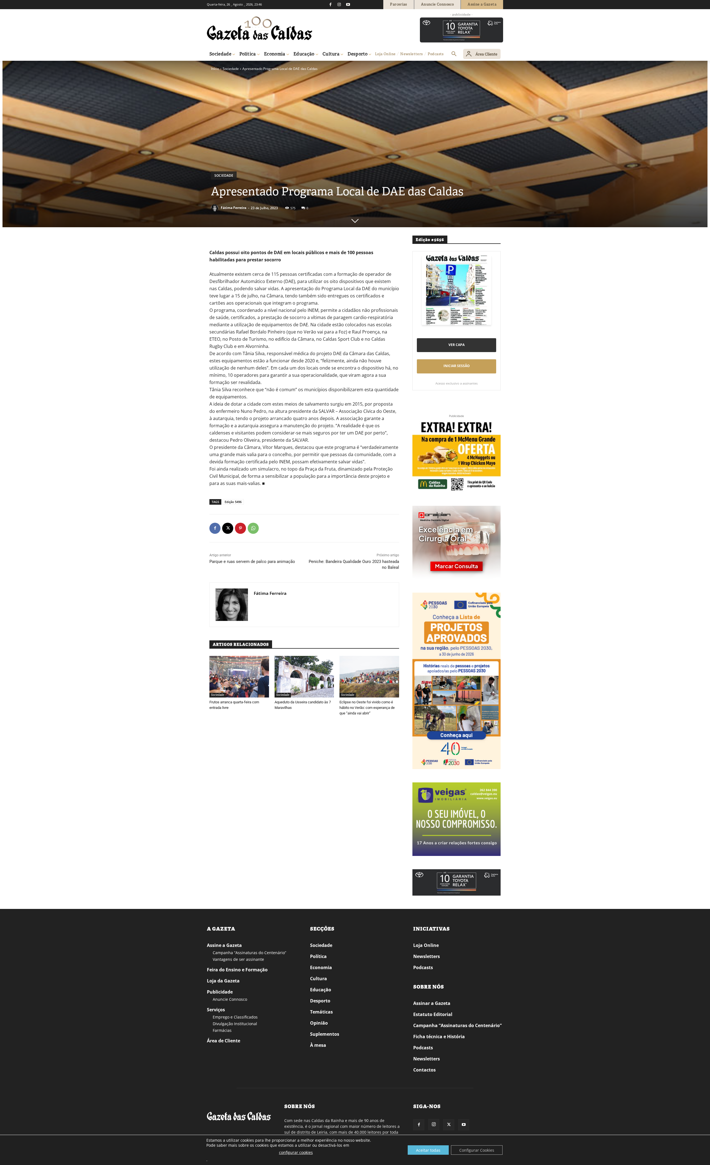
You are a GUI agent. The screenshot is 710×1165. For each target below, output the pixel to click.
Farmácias (222, 1030)
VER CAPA (456, 344)
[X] (227, 528)
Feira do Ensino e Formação (237, 970)
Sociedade (231, 68)
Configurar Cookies (476, 1150)
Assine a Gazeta (224, 945)
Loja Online (426, 945)
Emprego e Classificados (235, 1017)
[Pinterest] (240, 528)
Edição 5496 (233, 502)
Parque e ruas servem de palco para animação (252, 561)
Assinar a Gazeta (431, 1003)
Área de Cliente (223, 1041)
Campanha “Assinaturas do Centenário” (249, 952)
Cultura (318, 979)
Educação (320, 990)
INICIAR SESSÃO (456, 365)
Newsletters (426, 956)
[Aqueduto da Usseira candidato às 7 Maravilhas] (304, 677)
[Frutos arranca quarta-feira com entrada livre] (239, 677)
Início (215, 68)
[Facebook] (330, 4)
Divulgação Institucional (235, 1023)
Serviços (216, 1010)
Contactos (424, 1070)
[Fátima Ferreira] (215, 207)
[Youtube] (348, 4)
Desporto (320, 1001)
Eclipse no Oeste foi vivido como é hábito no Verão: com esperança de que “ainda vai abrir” (367, 707)
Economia (321, 967)
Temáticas (321, 1012)
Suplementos (324, 1034)
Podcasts (423, 967)
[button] (454, 54)
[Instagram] (339, 4)
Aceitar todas (428, 1150)
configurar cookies (296, 1152)
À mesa (318, 1045)
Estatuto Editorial (432, 1014)
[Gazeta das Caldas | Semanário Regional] (259, 28)
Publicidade (220, 992)
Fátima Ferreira (233, 207)
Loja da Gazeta (223, 981)
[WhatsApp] (253, 528)
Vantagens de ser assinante (238, 959)
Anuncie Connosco (230, 999)
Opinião (319, 1023)
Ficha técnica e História (439, 1036)
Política (318, 956)
